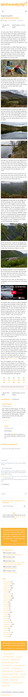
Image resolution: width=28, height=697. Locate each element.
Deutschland (15, 659)
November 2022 (8, 594)
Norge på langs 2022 (6, 16)
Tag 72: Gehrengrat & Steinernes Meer (13, 554)
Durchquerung (7, 665)
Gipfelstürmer (16, 668)
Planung (23, 674)
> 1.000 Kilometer (8, 654)
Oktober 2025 (7, 582)
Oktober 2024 (7, 588)
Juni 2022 (6, 604)
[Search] (25, 494)
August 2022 (7, 600)
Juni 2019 (6, 630)
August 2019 (7, 626)
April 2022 (6, 608)
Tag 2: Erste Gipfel (8, 559)
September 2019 (8, 624)
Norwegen (19, 671)
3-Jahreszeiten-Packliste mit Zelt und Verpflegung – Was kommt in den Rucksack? (14, 563)
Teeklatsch (14, 680)
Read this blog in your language (18, 26)
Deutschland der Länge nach (10, 662)
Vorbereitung (6, 683)
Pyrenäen (5, 677)
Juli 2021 (6, 614)
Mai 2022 (6, 606)
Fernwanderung (19, 665)
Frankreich (5, 668)
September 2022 (8, 598)
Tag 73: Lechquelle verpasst (10, 568)
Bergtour (5, 659)
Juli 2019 (6, 628)
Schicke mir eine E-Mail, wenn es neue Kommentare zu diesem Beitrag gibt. (15, 477)
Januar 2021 (6, 620)
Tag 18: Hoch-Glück (6, 26)
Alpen (19, 657)
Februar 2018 (7, 634)
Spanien (5, 680)
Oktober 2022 (7, 596)
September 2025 (8, 584)
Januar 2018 (6, 636)
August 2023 (7, 590)
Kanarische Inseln (7, 671)
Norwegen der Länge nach (10, 674)
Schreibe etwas (16, 399)
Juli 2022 (6, 602)
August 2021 (7, 612)
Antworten (5, 420)
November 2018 (7, 632)
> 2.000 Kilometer (8, 657)
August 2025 (7, 586)
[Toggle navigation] (3, 11)
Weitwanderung (17, 683)
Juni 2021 (6, 616)
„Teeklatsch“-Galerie (13, 358)
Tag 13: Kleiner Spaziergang (10, 572)
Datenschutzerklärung (6, 695)
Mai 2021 (6, 618)
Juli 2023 (6, 592)
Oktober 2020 (7, 622)
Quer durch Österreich (17, 677)
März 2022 (6, 610)
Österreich (6, 685)
